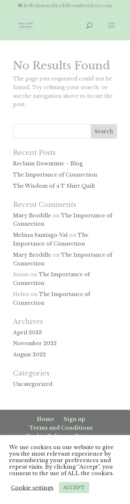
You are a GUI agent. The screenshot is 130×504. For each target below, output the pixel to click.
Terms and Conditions (61, 428)
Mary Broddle (32, 215)
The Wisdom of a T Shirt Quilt (54, 186)
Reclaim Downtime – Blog (48, 163)
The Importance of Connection (55, 174)
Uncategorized (32, 384)
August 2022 (29, 354)
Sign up (74, 419)
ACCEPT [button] (74, 488)
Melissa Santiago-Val (40, 235)
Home (45, 419)
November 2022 (35, 343)
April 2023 (27, 332)
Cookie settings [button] (32, 488)
